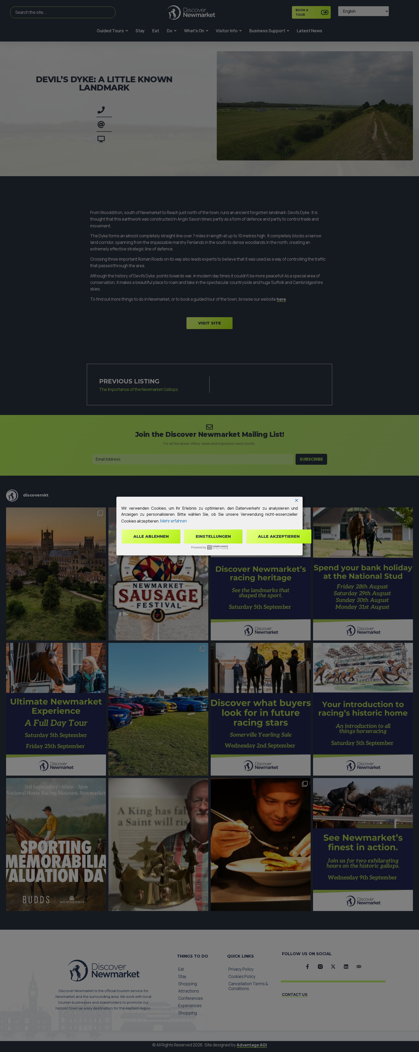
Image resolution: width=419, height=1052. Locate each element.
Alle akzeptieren (279, 536)
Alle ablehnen (151, 536)
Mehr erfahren (173, 521)
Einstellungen (213, 536)
